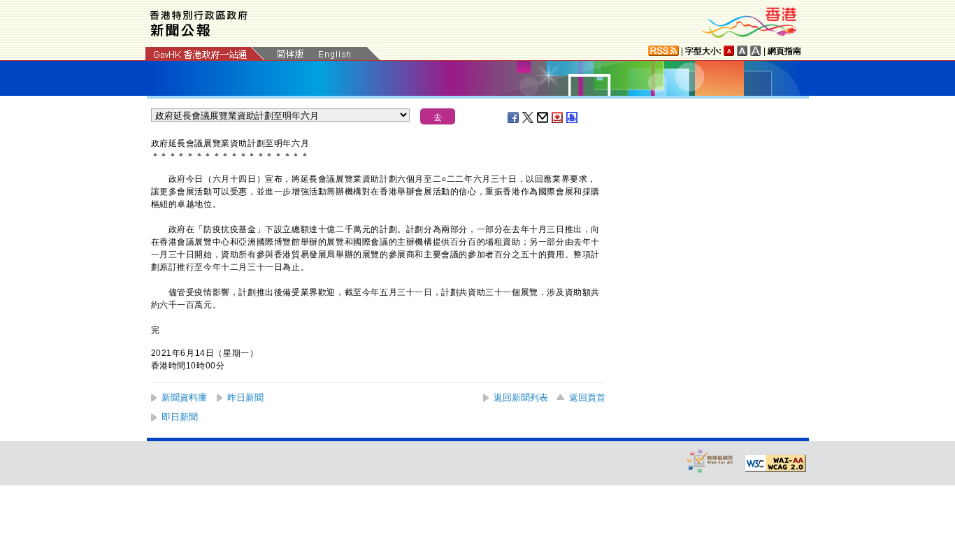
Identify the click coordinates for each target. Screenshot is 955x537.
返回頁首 (587, 397)
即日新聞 (179, 417)
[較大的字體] (742, 50)
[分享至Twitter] (528, 117)
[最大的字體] (755, 50)
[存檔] (558, 117)
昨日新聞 (245, 397)
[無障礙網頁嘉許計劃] (710, 460)
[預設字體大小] (729, 50)
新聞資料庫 (184, 397)
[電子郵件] (543, 117)
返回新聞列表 (521, 397)
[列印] (572, 117)
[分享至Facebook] (514, 117)
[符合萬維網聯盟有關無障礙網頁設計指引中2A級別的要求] (775, 463)
